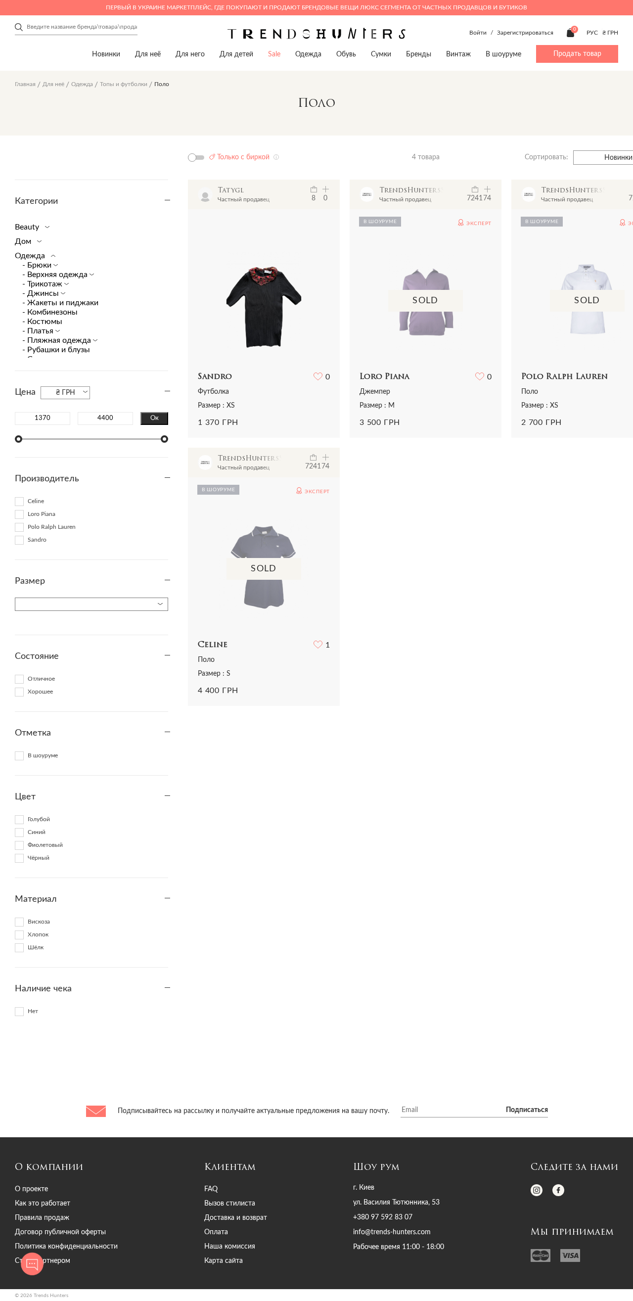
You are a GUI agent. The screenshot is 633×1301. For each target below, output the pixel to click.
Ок (154, 418)
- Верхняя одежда (56, 275)
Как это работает (42, 1203)
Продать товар (577, 53)
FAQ (211, 1189)
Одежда (308, 54)
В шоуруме (503, 54)
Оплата (216, 1232)
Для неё (148, 54)
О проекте (31, 1189)
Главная (25, 84)
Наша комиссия (229, 1246)
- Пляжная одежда (57, 340)
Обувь (346, 54)
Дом (24, 241)
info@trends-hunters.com (392, 1232)
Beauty (28, 227)
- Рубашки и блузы (56, 350)
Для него (190, 54)
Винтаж (458, 54)
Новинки (106, 54)
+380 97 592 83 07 (382, 1217)
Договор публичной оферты (60, 1232)
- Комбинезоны (50, 312)
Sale (274, 54)
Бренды (418, 54)
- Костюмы (42, 321)
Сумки (381, 54)
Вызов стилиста (229, 1203)
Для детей (236, 54)
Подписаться (527, 1110)
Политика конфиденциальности (66, 1246)
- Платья (38, 331)
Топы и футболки (123, 84)
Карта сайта (223, 1260)
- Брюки (37, 265)
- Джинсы (41, 293)
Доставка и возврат (235, 1217)
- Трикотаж (43, 284)
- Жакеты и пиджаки (60, 303)
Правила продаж (42, 1217)
